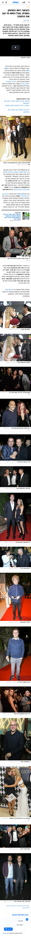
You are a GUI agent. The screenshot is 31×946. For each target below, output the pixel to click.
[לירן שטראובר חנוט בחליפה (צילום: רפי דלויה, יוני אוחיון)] (15, 518)
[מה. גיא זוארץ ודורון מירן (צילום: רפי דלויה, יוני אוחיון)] (15, 449)
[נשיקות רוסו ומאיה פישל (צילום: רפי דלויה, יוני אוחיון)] (15, 349)
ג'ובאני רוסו (26, 905)
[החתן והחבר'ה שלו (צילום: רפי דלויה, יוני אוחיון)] (15, 838)
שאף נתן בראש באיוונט (21, 189)
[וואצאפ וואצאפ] (6, 2)
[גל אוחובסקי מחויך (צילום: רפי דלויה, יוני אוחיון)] (15, 740)
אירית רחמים (10, 905)
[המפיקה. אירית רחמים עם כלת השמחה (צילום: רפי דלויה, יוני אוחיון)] (15, 794)
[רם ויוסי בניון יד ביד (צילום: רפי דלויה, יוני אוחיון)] (15, 558)
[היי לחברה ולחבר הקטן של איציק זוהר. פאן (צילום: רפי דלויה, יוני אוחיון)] (15, 244)
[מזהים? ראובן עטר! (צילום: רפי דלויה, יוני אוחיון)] (15, 598)
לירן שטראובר (25, 908)
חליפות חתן (9, 290)
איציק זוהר (20, 905)
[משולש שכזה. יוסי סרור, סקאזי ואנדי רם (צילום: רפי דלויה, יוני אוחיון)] (15, 381)
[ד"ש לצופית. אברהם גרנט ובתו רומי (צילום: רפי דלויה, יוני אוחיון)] (15, 415)
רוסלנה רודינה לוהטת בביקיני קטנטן (17, 105)
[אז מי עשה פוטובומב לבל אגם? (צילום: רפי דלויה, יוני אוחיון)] (15, 700)
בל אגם (15, 905)
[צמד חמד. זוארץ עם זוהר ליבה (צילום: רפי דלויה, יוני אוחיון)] (15, 878)
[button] (23, 2)
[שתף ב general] (3, 2)
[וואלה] (15, 2)
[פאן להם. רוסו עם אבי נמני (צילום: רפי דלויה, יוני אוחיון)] (15, 478)
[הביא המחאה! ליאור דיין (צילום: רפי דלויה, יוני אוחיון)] (15, 655)
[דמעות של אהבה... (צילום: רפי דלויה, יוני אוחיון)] (15, 316)
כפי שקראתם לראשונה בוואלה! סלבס (16, 172)
